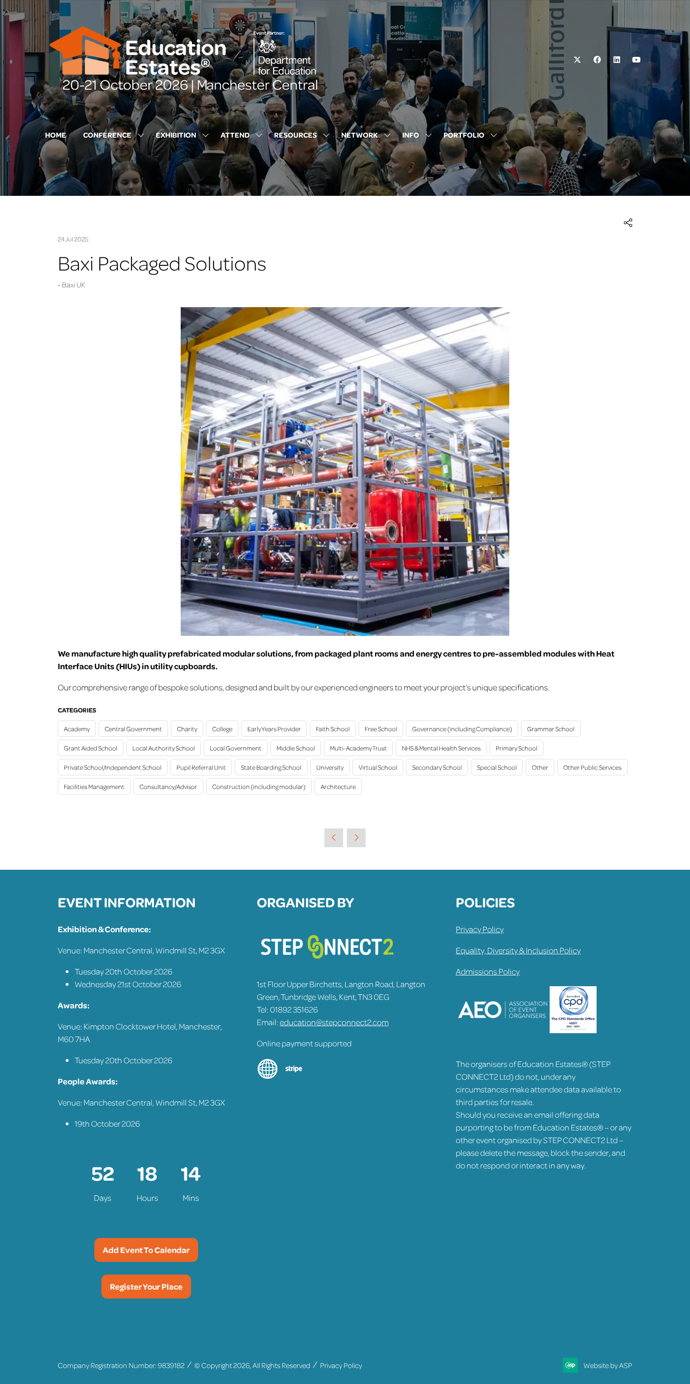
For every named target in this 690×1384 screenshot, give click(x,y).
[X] (577, 59)
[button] (628, 223)
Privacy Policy (480, 929)
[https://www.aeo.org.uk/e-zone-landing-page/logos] (503, 1030)
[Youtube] (636, 59)
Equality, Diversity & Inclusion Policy (518, 950)
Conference (107, 134)
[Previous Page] (333, 837)
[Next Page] (356, 837)
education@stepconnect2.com (334, 1022)
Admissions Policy (488, 971)
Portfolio (464, 134)
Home (55, 134)
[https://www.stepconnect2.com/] (327, 963)
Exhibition (176, 134)
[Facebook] (597, 59)
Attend (235, 134)
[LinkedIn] (616, 59)
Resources (295, 134)
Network (359, 134)
